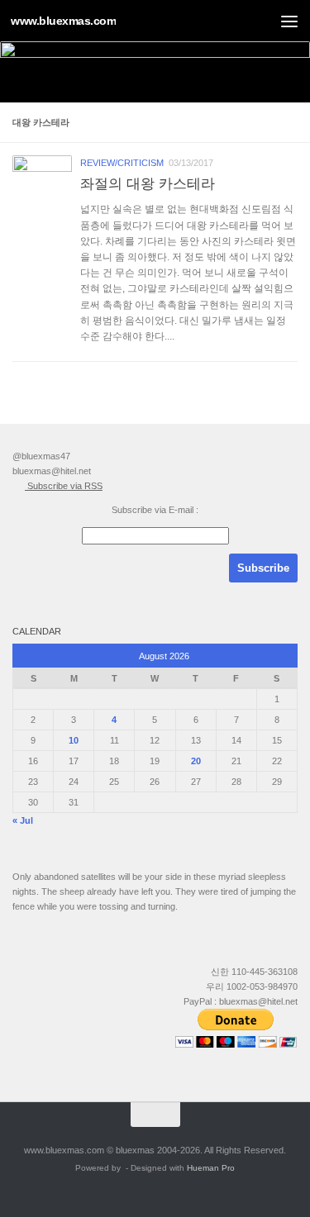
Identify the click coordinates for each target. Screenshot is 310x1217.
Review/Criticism (122, 163)
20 (196, 761)
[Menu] (289, 20)
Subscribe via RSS (64, 486)
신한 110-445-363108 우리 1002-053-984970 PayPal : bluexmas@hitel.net (241, 986)
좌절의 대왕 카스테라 (147, 183)
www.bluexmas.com (63, 20)
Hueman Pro (211, 1167)
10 (74, 740)
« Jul (22, 820)
